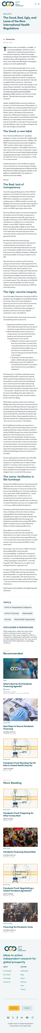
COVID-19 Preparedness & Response (17, 607)
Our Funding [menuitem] (7, 971)
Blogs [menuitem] (22, 975)
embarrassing (14, 409)
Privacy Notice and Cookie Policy (20, 1026)
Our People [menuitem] (7, 978)
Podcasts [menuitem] (23, 982)
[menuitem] (35, 4)
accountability (11, 553)
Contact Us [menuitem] (6, 982)
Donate (27, 1008)
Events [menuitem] (22, 978)
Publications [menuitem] (24, 971)
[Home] (20, 3)
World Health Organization (24, 619)
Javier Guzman (8, 768)
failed (23, 47)
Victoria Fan (10, 39)
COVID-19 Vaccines (11, 613)
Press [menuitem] (22, 985)
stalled (31, 47)
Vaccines (7, 619)
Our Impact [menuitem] (7, 975)
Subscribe (14, 1008)
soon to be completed (14, 50)
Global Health (27, 613)
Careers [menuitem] (23, 989)
